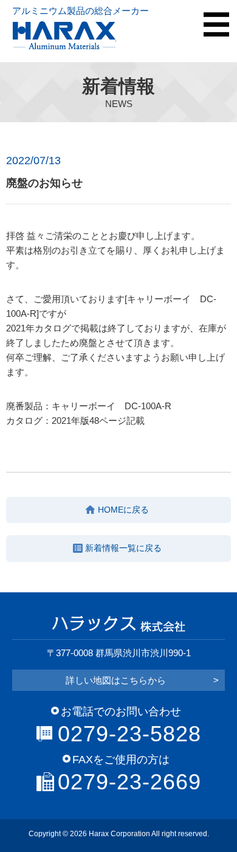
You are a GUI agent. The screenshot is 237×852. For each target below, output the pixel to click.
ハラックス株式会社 (64, 35)
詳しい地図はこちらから (142, 680)
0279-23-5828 (129, 733)
